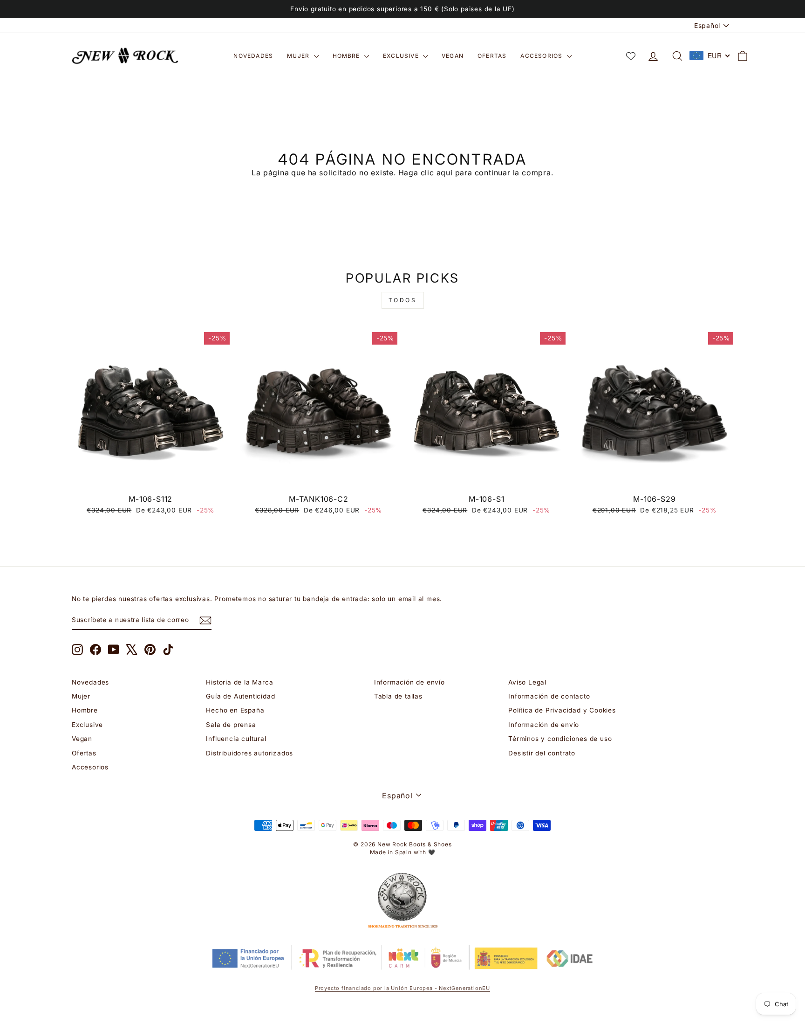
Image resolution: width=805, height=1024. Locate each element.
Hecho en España (235, 710)
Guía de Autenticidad (240, 696)
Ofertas (492, 55)
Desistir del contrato (541, 753)
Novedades (253, 55)
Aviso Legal (527, 682)
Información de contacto (549, 696)
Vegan (453, 55)
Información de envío (409, 682)
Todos (403, 300)
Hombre (347, 55)
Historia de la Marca (239, 682)
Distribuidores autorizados (249, 753)
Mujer (299, 55)
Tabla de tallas (398, 696)
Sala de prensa (231, 724)
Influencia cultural (236, 738)
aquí (445, 172)
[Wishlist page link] (630, 56)
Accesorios (542, 55)
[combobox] (709, 55)
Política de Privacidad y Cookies (562, 710)
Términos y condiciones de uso (560, 738)
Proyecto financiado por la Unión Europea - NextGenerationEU (402, 988)
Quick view (151, 479)
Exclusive (402, 55)
